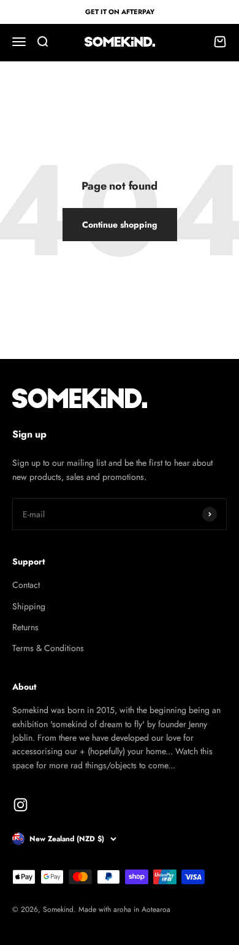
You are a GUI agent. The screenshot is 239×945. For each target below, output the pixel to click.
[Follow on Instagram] (20, 804)
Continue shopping (119, 224)
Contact (26, 585)
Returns (25, 627)
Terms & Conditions (48, 648)
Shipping (28, 606)
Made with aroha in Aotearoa (124, 909)
